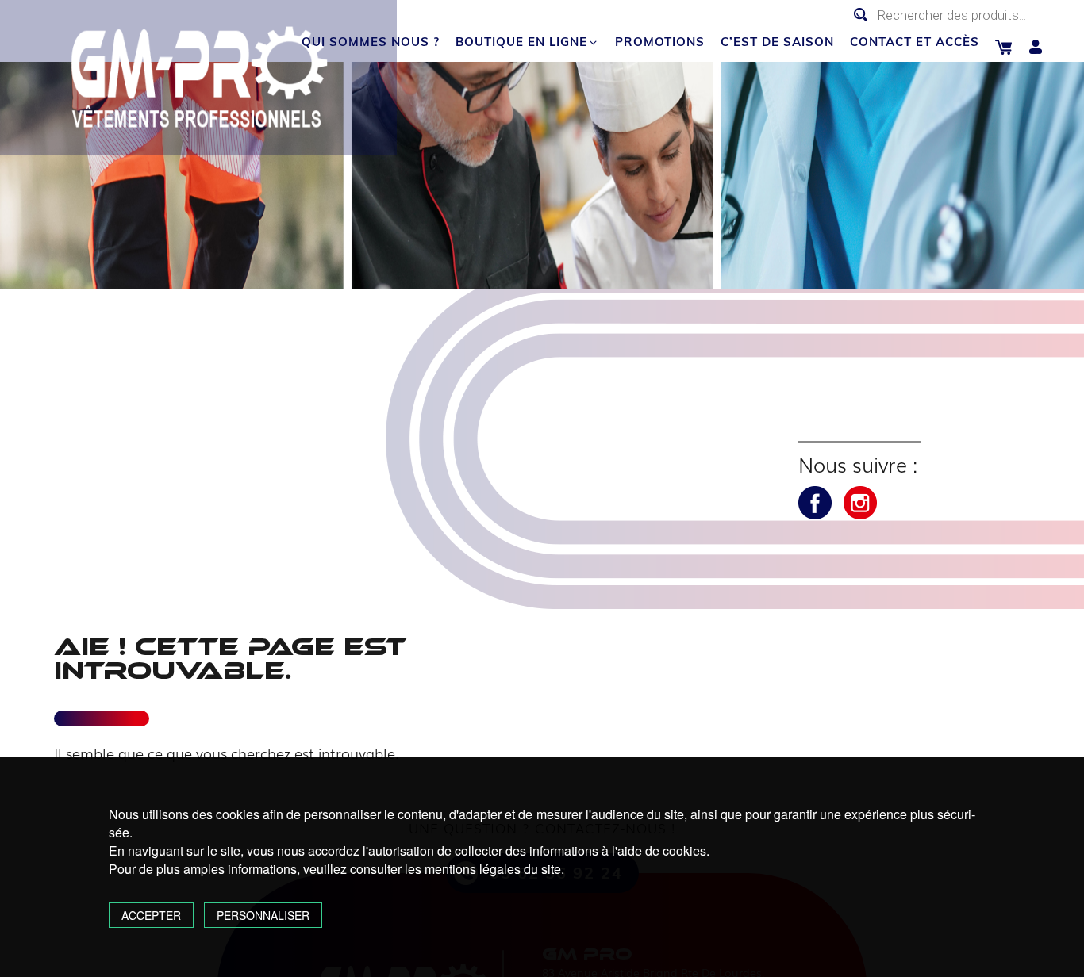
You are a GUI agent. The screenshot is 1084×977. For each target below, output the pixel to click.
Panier (1003, 47)
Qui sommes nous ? (371, 41)
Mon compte (1036, 47)
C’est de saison (777, 41)
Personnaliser (263, 915)
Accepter (151, 915)
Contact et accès (914, 41)
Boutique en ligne (521, 41)
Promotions (660, 41)
